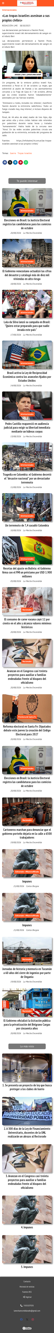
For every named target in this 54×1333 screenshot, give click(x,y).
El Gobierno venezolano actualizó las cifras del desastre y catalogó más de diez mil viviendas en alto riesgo (27, 275)
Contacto (27, 1281)
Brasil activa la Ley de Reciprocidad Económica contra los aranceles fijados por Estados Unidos (27, 377)
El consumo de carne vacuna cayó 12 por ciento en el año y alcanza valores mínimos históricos (27, 623)
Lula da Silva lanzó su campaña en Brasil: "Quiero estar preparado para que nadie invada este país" (27, 326)
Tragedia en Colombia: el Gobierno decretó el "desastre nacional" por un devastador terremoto (27, 478)
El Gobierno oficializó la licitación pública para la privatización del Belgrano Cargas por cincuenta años (27, 1024)
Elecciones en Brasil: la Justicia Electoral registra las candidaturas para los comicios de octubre (27, 224)
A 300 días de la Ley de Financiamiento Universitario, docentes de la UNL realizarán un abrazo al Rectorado (28, 1132)
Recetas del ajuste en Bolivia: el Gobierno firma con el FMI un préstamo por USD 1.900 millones (27, 572)
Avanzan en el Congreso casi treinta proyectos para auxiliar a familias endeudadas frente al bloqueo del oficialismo (27, 677)
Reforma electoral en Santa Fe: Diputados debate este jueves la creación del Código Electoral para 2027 (27, 730)
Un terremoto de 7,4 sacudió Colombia (27, 525)
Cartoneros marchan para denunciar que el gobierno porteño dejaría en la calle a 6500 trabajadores (27, 833)
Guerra (13, 153)
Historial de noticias (27, 1286)
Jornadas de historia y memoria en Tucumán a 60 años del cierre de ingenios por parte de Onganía (27, 973)
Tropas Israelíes (24, 153)
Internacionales (9, 10)
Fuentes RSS (27, 1291)
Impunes (27, 881)
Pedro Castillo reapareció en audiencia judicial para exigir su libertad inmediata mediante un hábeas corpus (27, 427)
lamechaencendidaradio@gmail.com (27, 1310)
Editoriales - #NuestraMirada (27, 871)
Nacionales (27, 609)
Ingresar (28, 1297)
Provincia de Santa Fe (27, 716)
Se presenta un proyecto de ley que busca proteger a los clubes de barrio (28, 1087)
